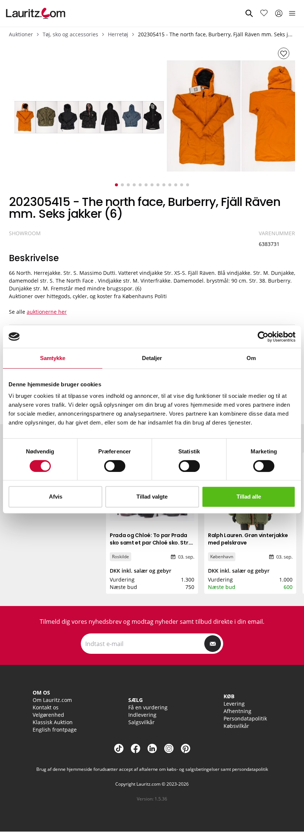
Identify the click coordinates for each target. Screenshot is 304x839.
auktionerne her (47, 311)
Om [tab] (251, 358)
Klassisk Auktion (53, 722)
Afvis (55, 496)
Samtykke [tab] (53, 358)
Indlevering (142, 714)
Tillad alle (249, 496)
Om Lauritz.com (52, 699)
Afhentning (237, 711)
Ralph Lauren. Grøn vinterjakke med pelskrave (248, 539)
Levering (234, 703)
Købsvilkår (236, 725)
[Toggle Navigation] (292, 13)
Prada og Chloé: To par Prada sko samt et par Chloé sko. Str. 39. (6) (149, 543)
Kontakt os (46, 707)
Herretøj (118, 34)
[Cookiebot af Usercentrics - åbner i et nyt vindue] (263, 336)
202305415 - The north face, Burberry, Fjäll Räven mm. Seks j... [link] (215, 34)
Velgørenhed (48, 714)
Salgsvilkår (141, 722)
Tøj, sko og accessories (70, 34)
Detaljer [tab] (152, 358)
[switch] (114, 466)
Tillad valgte (152, 496)
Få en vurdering (148, 707)
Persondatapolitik (245, 718)
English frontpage (55, 729)
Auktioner (21, 34)
